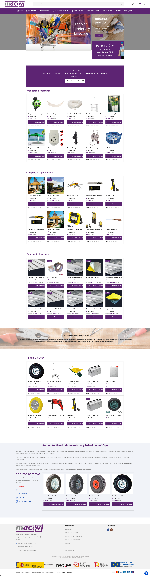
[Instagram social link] (111, 529)
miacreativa (37, 572)
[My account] (133, 4)
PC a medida (67, 572)
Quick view (43, 98)
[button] (36, 122)
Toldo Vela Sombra (34, 196)
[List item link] (74, 529)
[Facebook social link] (108, 529)
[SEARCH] (122, 4)
